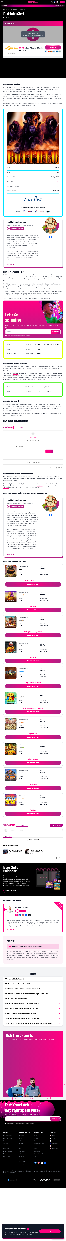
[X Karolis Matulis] (29, 915)
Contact (36, 1138)
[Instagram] (39, 1163)
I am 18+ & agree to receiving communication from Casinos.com (18, 335)
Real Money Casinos (7, 1138)
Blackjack (21, 1143)
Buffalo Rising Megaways (52, 408)
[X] (42, 1163)
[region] (33, 447)
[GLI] (36, 211)
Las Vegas (39, 486)
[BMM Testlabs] (42, 211)
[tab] (7, 836)
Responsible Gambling (39, 1143)
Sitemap (36, 1156)
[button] (27, 440)
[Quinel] (30, 211)
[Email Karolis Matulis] (16, 915)
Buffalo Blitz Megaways (37, 408)
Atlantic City (19, 484)
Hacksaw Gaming (22, 1161)
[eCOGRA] (18, 211)
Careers (36, 1140)
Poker (20, 1148)
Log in (31, 437)
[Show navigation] (2, 2)
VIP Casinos (5, 1143)
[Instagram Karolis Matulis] (23, 915)
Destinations (37, 1151)
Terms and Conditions (56, 1171)
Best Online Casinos (7, 1135)
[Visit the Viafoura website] (59, 467)
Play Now (53, 47)
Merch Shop (36, 1159)
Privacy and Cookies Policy (9, 1172)
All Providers (21, 1153)
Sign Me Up (55, 332)
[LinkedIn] (35, 1163)
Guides (35, 1146)
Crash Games (22, 1151)
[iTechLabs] (24, 211)
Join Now (54, 1119)
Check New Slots (10, 890)
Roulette (20, 1146)
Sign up (34, 437)
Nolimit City (21, 1164)
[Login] (57, 2)
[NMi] (47, 211)
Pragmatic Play (22, 1156)
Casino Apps (6, 1148)
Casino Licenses (6, 1159)
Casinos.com (6, 9)
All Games (21, 1140)
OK (50, 1231)
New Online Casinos (7, 1140)
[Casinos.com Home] (33, 2)
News (35, 1148)
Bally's (13, 484)
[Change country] (55, 2)
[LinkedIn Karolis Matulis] (19, 915)
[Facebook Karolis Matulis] (26, 915)
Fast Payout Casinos (7, 1153)
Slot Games (21, 1135)
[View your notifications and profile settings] (61, 458)
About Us (36, 1135)
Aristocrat (6, 488)
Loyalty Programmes (7, 1151)
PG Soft (20, 1159)
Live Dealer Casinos (7, 1146)
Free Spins (15, 374)
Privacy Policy (28, 1234)
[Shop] (52, 2)
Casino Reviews (6, 1156)
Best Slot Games (14, 9)
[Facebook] (45, 1163)
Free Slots (21, 1138)
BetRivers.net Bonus (11, 53)
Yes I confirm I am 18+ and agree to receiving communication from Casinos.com (21, 1123)
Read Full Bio (10, 264)
